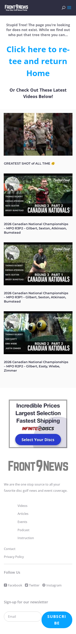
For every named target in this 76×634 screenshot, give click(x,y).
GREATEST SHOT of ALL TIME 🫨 (29, 163)
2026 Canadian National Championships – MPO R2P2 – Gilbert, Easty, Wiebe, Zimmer (36, 366)
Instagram (54, 585)
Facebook (15, 585)
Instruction (26, 538)
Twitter (34, 585)
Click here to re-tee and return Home (38, 61)
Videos (22, 506)
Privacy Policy (14, 557)
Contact (9, 549)
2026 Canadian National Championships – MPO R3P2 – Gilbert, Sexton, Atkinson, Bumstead (36, 228)
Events (22, 522)
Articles (23, 514)
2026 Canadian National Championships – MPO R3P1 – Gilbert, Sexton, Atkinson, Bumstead (36, 297)
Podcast (23, 530)
